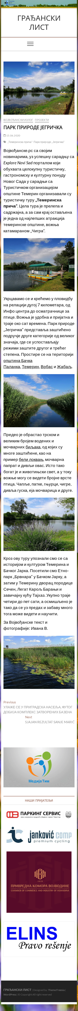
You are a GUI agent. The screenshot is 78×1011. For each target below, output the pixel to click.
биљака (33, 447)
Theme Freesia (56, 990)
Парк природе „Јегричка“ (49, 142)
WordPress (9, 994)
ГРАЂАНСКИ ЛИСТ (39, 23)
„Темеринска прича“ (20, 142)
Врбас (47, 366)
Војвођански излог (18, 120)
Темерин (30, 366)
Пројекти (42, 120)
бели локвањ (31, 459)
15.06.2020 (13, 135)
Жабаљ (64, 366)
